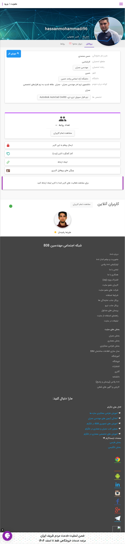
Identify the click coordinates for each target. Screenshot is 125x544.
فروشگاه (116, 361)
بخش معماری (113, 341)
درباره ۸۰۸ (114, 254)
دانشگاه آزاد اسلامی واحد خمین (74, 79)
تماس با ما (113, 270)
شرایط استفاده (112, 295)
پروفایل (89, 44)
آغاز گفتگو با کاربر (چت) (63, 153)
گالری (117, 371)
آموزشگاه (115, 356)
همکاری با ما (112, 275)
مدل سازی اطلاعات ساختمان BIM (104, 351)
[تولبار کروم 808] (117, 460)
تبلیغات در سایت (111, 321)
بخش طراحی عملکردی (109, 346)
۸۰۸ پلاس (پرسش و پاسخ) (107, 382)
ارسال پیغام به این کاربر (63, 145)
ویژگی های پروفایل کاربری (63, 170)
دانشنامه (115, 377)
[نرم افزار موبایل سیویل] (117, 477)
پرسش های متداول (109, 310)
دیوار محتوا (77, 44)
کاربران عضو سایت (110, 285)
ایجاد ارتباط (62, 162)
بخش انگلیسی (114, 447)
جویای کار (12, 54)
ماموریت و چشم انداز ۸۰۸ (107, 259)
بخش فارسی (115, 442)
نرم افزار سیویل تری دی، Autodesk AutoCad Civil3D (64, 97)
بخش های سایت (112, 329)
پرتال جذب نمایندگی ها (108, 300)
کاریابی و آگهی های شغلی (108, 387)
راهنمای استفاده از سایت (107, 316)
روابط (62, 44)
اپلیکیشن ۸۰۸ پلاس (109, 264)
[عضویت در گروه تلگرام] (117, 519)
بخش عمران (114, 336)
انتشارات (115, 366)
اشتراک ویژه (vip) (110, 280)
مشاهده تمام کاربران (62, 133)
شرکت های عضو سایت (108, 290)
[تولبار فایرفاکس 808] (117, 469)
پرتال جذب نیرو (111, 305)
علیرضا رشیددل (64, 232)
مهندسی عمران (81, 67)
